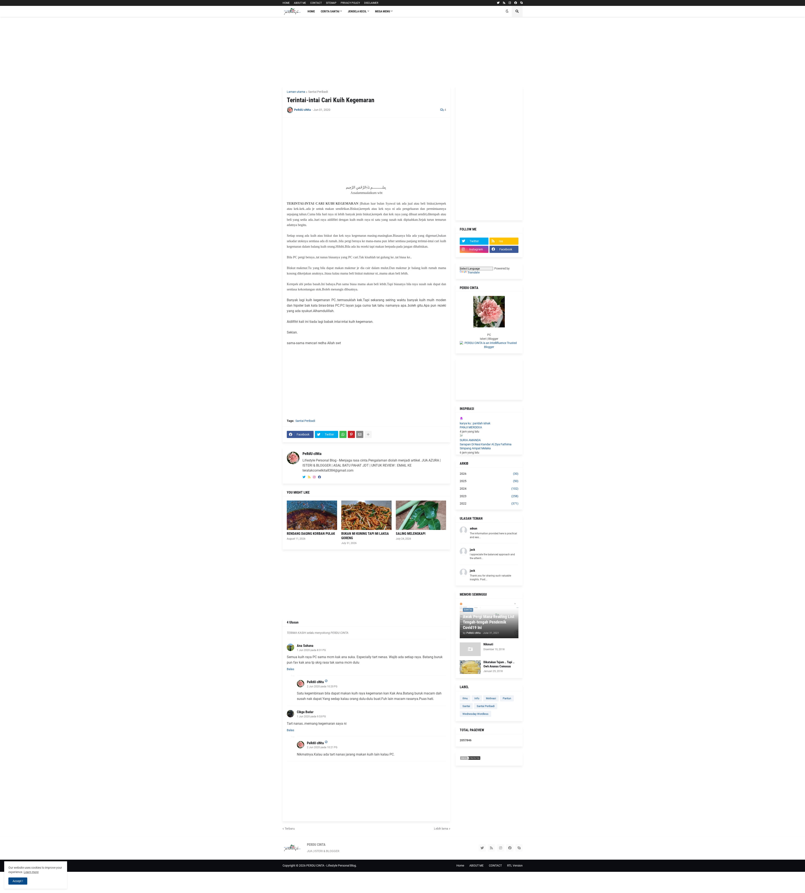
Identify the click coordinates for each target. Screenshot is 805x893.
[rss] (504, 3)
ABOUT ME (300, 2)
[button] (507, 11)
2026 (489, 473)
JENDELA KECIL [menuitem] (357, 11)
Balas (290, 669)
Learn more (31, 872)
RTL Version (515, 865)
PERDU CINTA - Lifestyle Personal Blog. (331, 865)
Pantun (507, 698)
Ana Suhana (305, 646)
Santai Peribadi (318, 91)
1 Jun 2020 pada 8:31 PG (311, 650)
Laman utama (296, 91)
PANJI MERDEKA (471, 427)
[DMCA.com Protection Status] (470, 759)
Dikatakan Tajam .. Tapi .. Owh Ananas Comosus (498, 664)
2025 (489, 481)
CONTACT (316, 2)
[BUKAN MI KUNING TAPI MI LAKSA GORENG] (366, 515)
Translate (473, 272)
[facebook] (515, 3)
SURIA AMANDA (470, 440)
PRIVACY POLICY (350, 2)
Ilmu (465, 698)
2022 (489, 503)
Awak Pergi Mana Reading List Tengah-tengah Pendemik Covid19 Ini (488, 622)
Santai (466, 706)
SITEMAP (331, 2)
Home (460, 865)
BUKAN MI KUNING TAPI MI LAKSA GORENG (365, 536)
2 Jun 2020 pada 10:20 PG (322, 686)
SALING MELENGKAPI (410, 534)
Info (476, 698)
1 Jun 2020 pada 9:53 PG (311, 716)
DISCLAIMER (371, 2)
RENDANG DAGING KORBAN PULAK (311, 534)
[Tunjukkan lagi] (368, 434)
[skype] (521, 3)
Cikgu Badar (305, 712)
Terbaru (290, 828)
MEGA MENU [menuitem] (382, 11)
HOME (286, 2)
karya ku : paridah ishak (475, 423)
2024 (489, 488)
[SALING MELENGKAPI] (421, 515)
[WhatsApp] (343, 434)
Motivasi (491, 698)
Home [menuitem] (311, 11)
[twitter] (498, 3)
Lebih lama (441, 828)
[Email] (359, 434)
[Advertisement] (403, 51)
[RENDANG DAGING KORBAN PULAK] (312, 515)
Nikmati (488, 644)
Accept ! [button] (18, 881)
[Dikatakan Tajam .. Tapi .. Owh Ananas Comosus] (470, 667)
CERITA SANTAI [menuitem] (330, 11)
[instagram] (510, 3)
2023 (489, 496)
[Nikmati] (470, 649)
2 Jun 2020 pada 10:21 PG (322, 747)
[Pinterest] (351, 434)
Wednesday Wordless (475, 713)
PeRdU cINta (312, 453)
